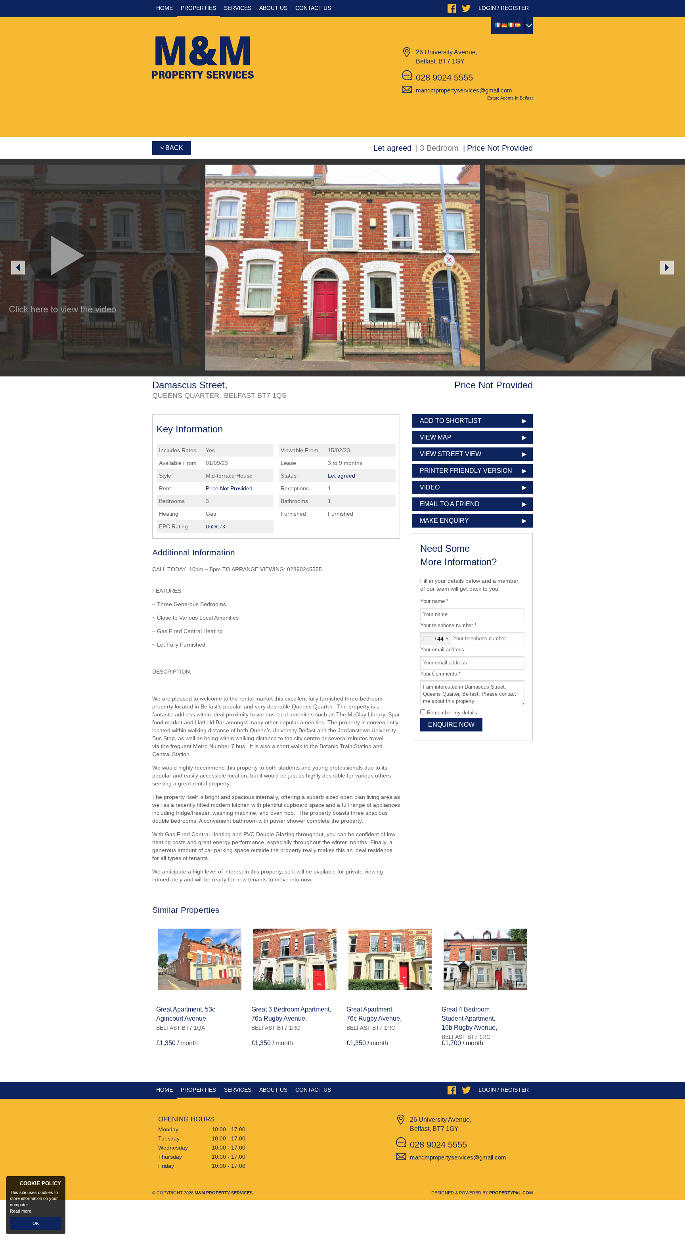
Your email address (442, 650)
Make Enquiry (444, 520)
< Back (171, 147)
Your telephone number (448, 625)
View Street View (450, 454)
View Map (436, 437)
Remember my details (452, 713)
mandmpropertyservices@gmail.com (464, 90)
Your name (434, 601)
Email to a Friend (450, 504)
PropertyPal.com (511, 1192)
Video (430, 487)
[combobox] (436, 638)
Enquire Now (451, 724)
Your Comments (440, 674)
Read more (20, 1211)
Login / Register (503, 8)
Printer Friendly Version (466, 470)
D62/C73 (215, 527)
